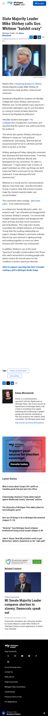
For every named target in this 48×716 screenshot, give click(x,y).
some (37, 200)
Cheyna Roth (9, 618)
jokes (4, 204)
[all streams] (45, 713)
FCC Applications (11, 702)
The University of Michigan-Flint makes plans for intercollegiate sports (23, 508)
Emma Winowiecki (24, 393)
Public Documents (11, 682)
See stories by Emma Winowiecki (29, 422)
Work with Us (9, 677)
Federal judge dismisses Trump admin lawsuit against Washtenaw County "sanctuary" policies (22, 498)
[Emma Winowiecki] (7, 396)
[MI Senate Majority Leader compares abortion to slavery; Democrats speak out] (23, 582)
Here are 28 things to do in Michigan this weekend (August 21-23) (23, 518)
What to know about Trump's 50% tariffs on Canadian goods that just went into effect (20, 487)
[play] (3, 713)
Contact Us (9, 672)
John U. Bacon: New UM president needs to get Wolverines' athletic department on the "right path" (23, 539)
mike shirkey (14, 376)
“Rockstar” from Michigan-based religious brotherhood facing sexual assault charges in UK (22, 529)
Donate (40, 3)
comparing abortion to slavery (27, 84)
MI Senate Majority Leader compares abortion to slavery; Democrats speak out (23, 606)
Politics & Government (18, 371)
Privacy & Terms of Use (13, 697)
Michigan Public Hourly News (15, 687)
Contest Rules (10, 692)
